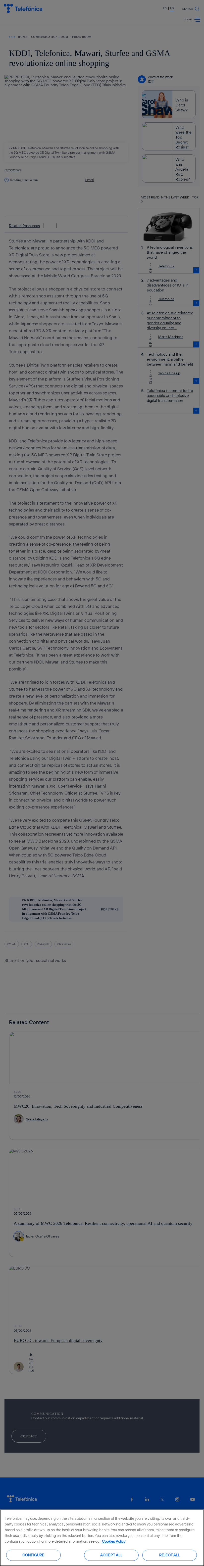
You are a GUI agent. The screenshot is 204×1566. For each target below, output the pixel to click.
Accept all (111, 1555)
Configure (33, 1555)
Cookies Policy (113, 1541)
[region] (102, 1538)
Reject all (169, 1555)
